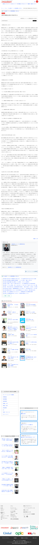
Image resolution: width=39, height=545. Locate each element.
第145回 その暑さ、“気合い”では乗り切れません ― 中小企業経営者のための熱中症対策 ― (19, 283)
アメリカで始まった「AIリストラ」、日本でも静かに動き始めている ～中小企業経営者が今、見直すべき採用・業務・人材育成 (7, 445)
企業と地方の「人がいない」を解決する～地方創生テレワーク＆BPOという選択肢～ (13, 328)
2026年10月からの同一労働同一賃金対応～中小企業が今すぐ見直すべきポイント (7, 491)
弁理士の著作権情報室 (14, 519)
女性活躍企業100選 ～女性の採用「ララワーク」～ (31, 358)
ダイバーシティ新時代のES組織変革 (31, 343)
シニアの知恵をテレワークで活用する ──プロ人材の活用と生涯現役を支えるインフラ (7, 474)
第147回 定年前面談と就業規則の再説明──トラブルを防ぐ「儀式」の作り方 (17, 280)
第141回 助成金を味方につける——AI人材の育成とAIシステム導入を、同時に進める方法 (19, 290)
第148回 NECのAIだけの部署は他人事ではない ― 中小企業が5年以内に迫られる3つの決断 (19, 278)
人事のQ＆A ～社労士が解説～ (13, 320)
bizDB (24, 413)
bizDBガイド (2, 509)
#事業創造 (5, 396)
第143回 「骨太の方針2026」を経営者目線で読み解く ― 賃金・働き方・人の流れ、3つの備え (20, 286)
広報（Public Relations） (4, 518)
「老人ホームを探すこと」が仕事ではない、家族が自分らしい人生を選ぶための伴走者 (7, 451)
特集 (1, 519)
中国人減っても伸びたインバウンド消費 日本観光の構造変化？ (7, 439)
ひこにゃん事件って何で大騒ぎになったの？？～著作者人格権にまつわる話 (7, 457)
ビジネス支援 (12, 511)
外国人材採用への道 (29, 319)
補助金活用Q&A (13, 514)
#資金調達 (5, 407)
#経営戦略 (5, 399)
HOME (2, 505)
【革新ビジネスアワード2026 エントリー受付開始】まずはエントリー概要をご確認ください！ (19, 3)
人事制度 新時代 (11, 334)
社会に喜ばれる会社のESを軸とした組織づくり (13, 343)
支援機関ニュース (13, 512)
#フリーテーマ (5, 414)
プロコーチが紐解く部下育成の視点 (13, 350)
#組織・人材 (35, 238)
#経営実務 (5, 401)
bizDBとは (2, 510)
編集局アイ (3, 512)
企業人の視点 (28, 349)
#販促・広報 (5, 405)
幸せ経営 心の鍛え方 (12, 312)
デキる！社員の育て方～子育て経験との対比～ (13, 358)
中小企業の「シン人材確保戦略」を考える (15, 8)
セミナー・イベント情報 (14, 513)
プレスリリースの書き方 (28, 424)
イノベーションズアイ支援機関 (29, 514)
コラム (6, 8)
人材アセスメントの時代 (30, 312)
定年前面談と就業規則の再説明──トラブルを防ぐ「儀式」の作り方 (7, 485)
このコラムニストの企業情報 (32, 271)
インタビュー (2, 514)
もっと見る (8, 295)
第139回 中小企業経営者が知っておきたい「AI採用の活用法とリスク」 (16, 293)
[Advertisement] (19, 378)
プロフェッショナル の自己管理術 (31, 335)
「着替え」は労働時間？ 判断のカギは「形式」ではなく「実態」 (8, 468)
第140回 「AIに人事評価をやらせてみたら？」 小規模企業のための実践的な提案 (18, 291)
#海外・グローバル (6, 412)
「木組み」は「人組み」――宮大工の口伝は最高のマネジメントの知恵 (7, 479)
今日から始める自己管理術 (31, 304)
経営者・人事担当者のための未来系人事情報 (13, 365)
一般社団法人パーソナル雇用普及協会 (18, 244)
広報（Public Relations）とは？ (29, 437)
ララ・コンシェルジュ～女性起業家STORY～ (31, 328)
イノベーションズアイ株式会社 (21, 540)
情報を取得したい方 (27, 512)
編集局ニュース (3, 513)
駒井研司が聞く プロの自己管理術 (13, 305)
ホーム (2, 8)
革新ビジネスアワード (27, 505)
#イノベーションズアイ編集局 (8, 394)
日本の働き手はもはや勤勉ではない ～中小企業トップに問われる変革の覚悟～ (7, 462)
